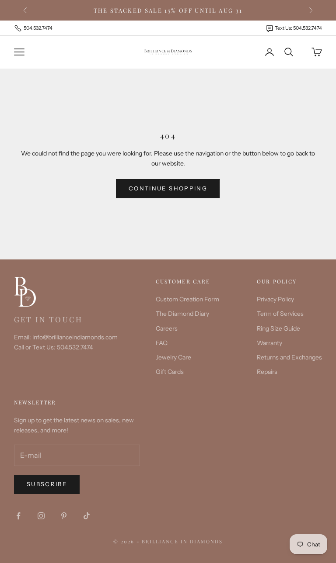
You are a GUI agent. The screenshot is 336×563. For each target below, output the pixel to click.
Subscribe (47, 483)
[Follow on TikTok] (86, 515)
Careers (167, 328)
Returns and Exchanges (289, 357)
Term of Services (280, 314)
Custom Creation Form (187, 299)
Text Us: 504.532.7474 (298, 28)
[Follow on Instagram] (41, 515)
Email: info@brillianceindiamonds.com (66, 337)
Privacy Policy (275, 299)
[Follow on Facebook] (18, 515)
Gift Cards (170, 372)
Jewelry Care (173, 357)
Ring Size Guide (278, 328)
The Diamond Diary (182, 314)
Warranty (269, 343)
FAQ (162, 343)
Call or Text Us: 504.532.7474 (53, 347)
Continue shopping (168, 188)
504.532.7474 (38, 28)
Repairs (267, 372)
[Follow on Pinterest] (64, 515)
